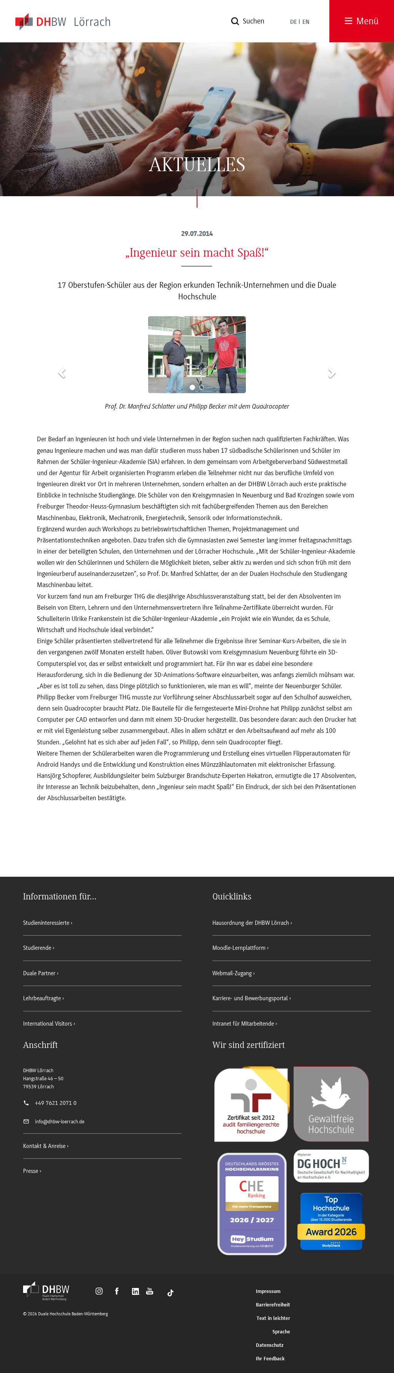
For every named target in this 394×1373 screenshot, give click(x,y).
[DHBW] (50, 1298)
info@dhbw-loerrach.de (59, 1121)
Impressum (268, 1292)
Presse (30, 1171)
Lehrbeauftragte (42, 998)
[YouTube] (151, 1292)
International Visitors (47, 1023)
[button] (61, 370)
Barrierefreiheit (273, 1305)
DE (293, 22)
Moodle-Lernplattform (238, 947)
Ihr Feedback (270, 1359)
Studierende (37, 947)
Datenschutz (270, 1345)
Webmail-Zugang (232, 973)
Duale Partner (39, 973)
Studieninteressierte (46, 922)
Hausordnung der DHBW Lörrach (250, 922)
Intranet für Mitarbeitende (243, 1023)
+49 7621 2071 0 (56, 1102)
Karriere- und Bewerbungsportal (250, 998)
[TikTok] (170, 1292)
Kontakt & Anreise (44, 1146)
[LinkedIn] (136, 1292)
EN (305, 22)
